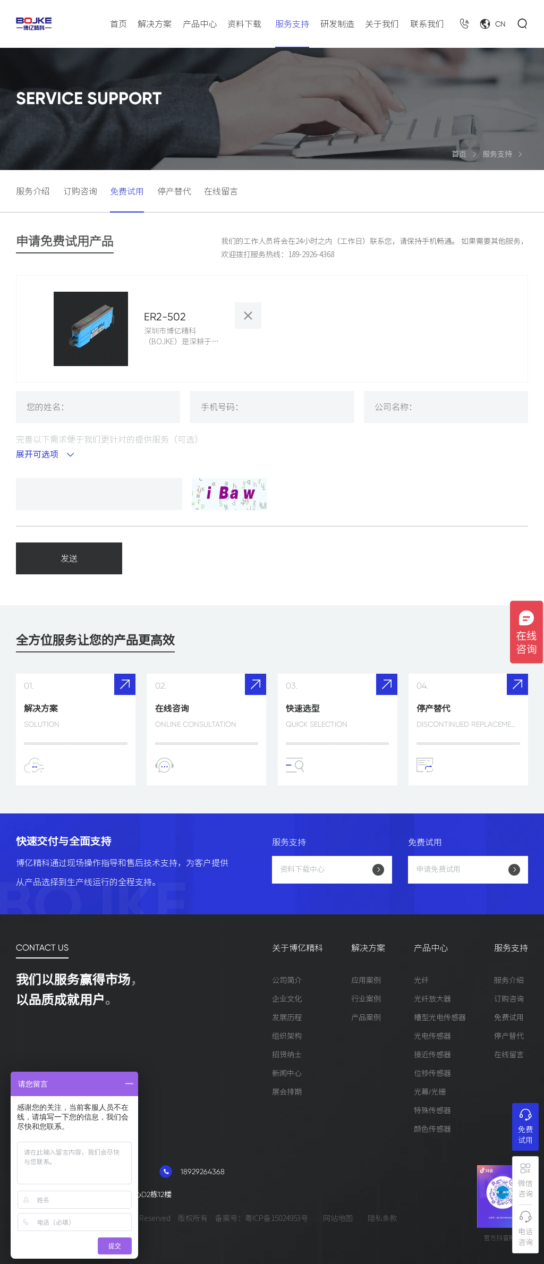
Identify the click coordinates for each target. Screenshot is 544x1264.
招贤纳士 (287, 1054)
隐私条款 (382, 1218)
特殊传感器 (432, 1110)
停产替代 (174, 191)
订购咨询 (80, 191)
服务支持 (292, 24)
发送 (69, 558)
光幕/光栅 (430, 1092)
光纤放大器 (432, 999)
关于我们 (382, 24)
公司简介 (287, 980)
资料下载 (244, 24)
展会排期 (287, 1092)
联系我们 (427, 24)
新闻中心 (287, 1073)
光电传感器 (432, 1036)
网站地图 (338, 1218)
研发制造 (337, 24)
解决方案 (155, 24)
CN (500, 24)
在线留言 (221, 191)
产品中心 (200, 24)
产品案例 (366, 1017)
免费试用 (127, 191)
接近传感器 (432, 1054)
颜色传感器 (432, 1129)
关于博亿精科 (297, 948)
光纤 (421, 980)
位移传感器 (432, 1073)
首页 (118, 24)
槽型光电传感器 (440, 1017)
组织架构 (287, 1036)
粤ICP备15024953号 (276, 1218)
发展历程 (287, 1017)
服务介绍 (33, 191)
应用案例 (366, 980)
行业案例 (366, 999)
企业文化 (287, 999)
